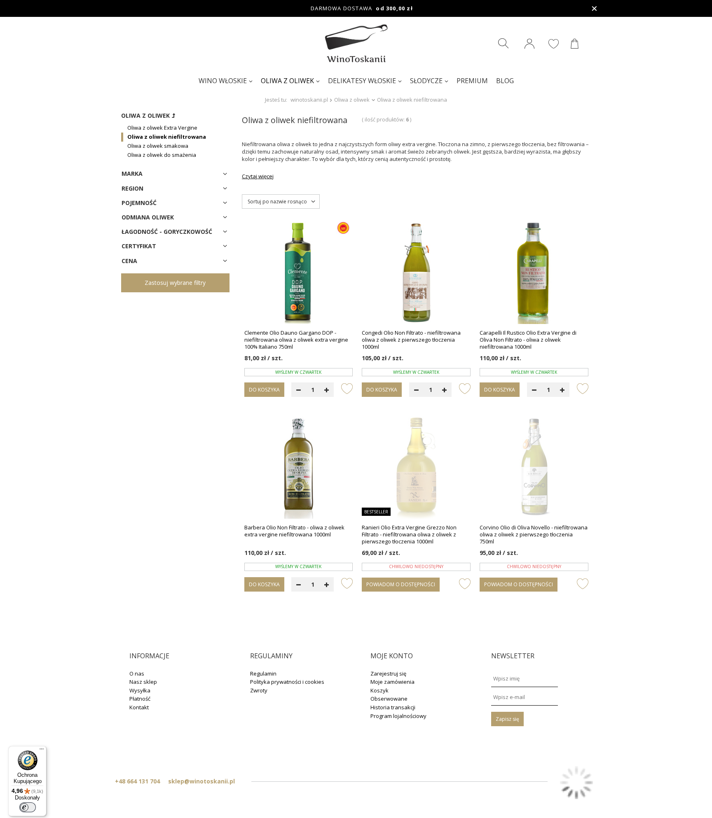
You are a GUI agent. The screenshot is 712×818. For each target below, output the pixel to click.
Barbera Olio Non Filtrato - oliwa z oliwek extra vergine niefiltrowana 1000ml (294, 531)
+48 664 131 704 (137, 781)
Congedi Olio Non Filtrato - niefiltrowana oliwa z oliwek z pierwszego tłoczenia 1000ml (411, 339)
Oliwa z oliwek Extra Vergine (162, 127)
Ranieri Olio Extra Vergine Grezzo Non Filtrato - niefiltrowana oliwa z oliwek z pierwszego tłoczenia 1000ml (409, 534)
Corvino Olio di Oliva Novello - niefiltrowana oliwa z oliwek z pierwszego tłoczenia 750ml (534, 534)
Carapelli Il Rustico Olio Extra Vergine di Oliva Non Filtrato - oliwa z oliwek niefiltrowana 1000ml (528, 339)
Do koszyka (264, 389)
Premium (472, 80)
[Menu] (42, 751)
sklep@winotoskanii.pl (201, 781)
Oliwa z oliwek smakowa (157, 145)
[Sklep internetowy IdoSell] (576, 783)
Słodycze (426, 80)
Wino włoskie (223, 80)
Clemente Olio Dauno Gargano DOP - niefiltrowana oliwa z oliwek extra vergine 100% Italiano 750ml (296, 339)
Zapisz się (507, 718)
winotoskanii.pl (309, 99)
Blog (505, 80)
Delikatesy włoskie (362, 80)
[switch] (27, 807)
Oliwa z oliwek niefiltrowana (166, 136)
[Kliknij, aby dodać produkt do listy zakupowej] (347, 388)
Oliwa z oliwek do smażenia (161, 154)
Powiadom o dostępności (400, 584)
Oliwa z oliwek (287, 80)
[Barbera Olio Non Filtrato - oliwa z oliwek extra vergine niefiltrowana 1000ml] (298, 468)
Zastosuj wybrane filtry (175, 283)
